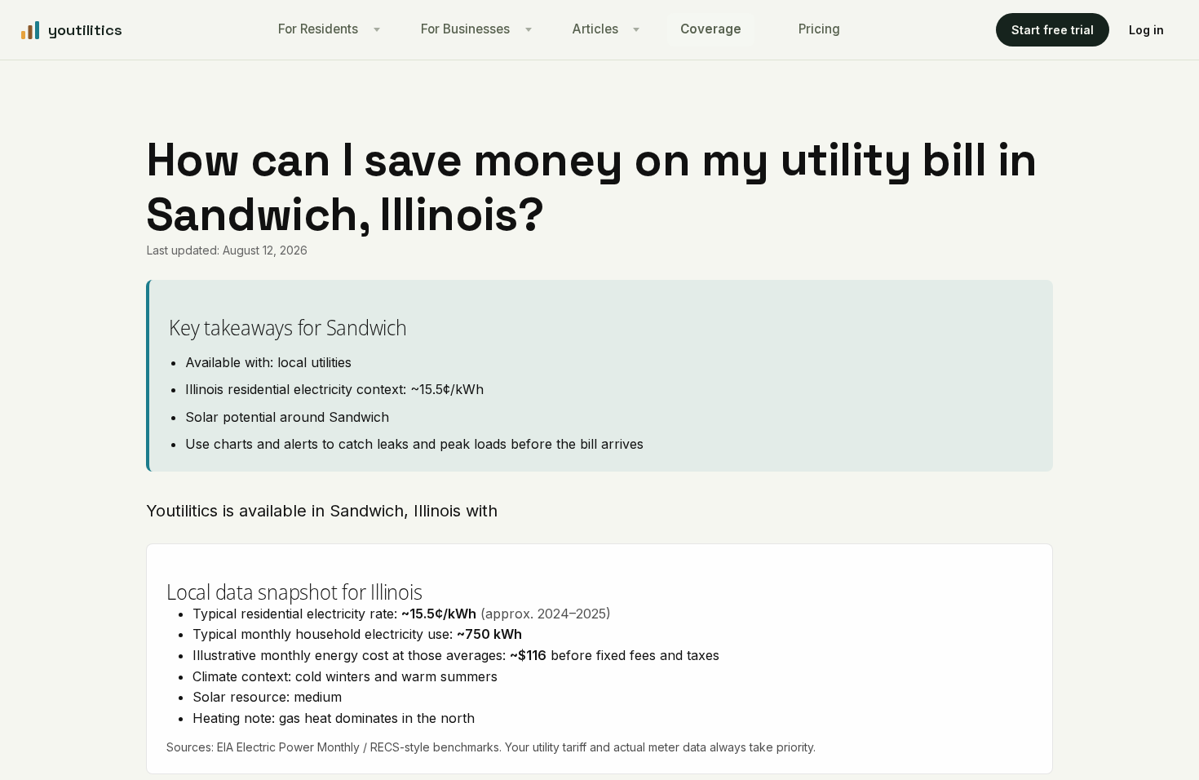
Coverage (710, 29)
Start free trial (1052, 30)
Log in (1146, 30)
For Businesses (465, 29)
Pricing (819, 29)
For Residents (318, 29)
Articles (595, 29)
